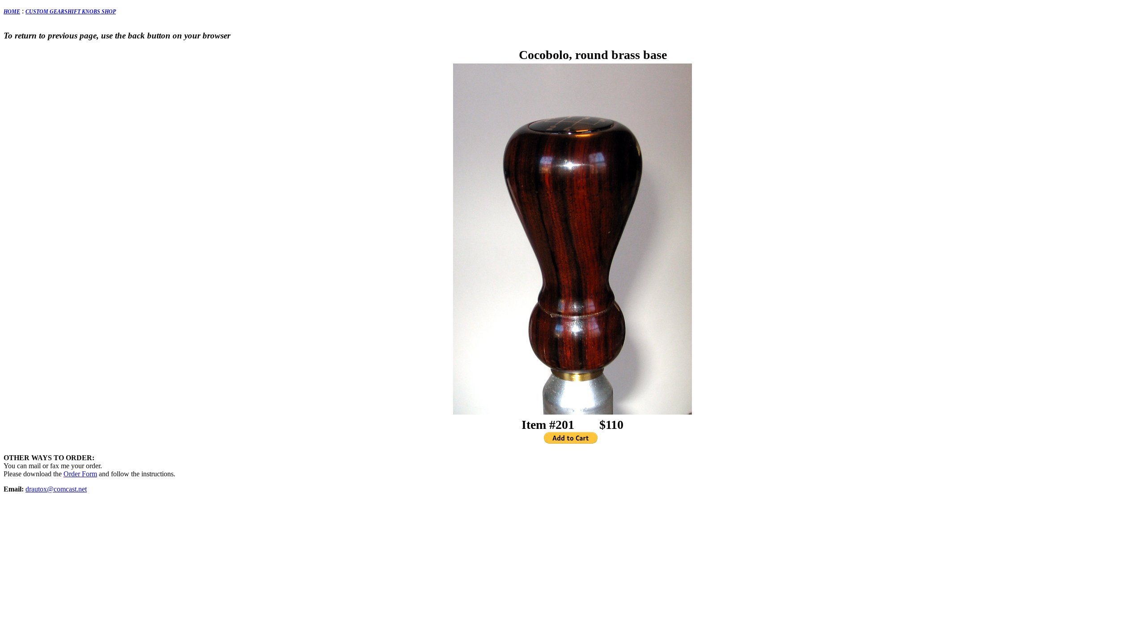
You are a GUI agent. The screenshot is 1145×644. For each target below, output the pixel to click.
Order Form (80, 474)
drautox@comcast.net (56, 489)
